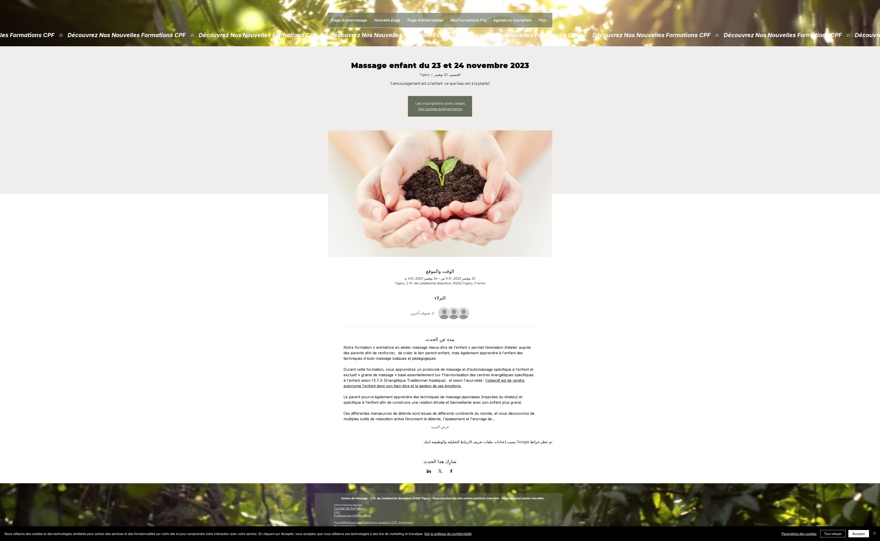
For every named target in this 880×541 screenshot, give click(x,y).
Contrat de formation (349, 508)
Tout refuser (833, 533)
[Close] (874, 533)
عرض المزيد (440, 427)
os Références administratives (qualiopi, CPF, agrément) (374, 522)
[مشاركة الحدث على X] (440, 471)
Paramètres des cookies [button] (799, 533)
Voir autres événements (440, 109)
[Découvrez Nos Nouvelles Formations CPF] (440, 35)
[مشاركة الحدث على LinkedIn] (429, 471)
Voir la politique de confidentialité (448, 533)
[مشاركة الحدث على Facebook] (451, 471)
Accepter (858, 533)
